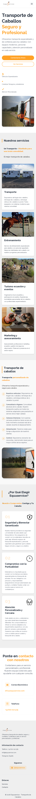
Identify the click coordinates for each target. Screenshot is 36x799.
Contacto (5, 787)
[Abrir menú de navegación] (32, 4)
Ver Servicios (18, 64)
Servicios (5, 784)
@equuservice (19, 768)
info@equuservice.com (9, 752)
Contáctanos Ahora (18, 58)
